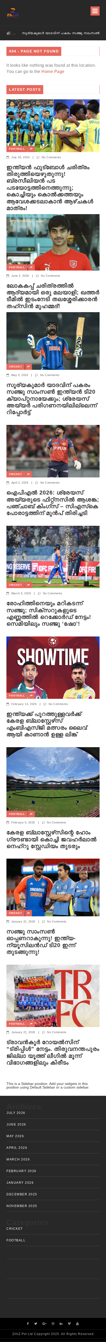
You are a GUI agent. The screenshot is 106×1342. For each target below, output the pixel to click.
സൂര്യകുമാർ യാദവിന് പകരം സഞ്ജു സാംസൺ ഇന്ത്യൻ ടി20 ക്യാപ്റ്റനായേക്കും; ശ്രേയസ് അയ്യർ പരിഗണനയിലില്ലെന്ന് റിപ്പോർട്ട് (50, 33)
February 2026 (21, 1171)
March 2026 (18, 1159)
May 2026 (15, 1136)
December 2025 (21, 1194)
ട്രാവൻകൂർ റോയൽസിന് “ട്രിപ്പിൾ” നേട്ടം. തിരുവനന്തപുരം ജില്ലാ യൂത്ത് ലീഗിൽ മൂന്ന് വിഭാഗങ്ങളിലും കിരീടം (52, 1052)
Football (17, 148)
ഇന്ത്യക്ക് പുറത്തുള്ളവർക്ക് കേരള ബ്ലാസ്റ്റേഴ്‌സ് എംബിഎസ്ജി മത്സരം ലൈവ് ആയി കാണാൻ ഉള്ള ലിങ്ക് (46, 724)
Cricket (15, 366)
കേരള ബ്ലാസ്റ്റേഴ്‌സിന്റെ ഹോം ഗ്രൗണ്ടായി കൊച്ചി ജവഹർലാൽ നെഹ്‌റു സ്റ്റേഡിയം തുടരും (51, 839)
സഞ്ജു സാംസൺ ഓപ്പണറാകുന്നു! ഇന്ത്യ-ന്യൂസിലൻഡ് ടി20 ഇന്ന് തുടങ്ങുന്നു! (41, 941)
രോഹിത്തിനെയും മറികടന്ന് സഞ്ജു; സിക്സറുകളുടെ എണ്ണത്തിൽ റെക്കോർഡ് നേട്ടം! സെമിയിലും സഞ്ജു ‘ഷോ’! (48, 613)
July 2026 (15, 1113)
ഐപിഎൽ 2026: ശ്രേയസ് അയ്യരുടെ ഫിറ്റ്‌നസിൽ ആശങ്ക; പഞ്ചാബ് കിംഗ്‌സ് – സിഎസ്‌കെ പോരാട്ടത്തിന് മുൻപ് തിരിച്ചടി (52, 502)
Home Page (53, 71)
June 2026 (16, 1124)
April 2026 (16, 1148)
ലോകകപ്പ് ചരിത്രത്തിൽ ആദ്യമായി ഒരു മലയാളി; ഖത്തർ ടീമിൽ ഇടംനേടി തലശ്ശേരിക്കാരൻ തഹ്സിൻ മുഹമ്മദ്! (52, 295)
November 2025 (21, 1206)
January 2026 (20, 1182)
